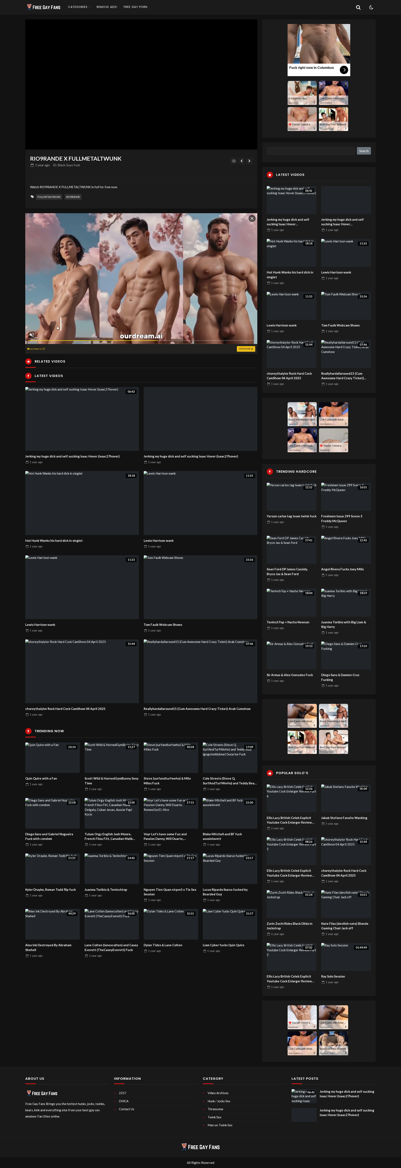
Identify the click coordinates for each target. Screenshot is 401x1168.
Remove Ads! (107, 7)
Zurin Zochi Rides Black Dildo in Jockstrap (289, 926)
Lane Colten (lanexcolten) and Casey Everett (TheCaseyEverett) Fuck (111, 947)
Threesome (215, 1109)
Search (364, 151)
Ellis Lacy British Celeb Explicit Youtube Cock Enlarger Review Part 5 (289, 873)
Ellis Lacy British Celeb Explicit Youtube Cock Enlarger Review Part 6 (289, 820)
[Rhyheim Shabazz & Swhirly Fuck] (249, 160)
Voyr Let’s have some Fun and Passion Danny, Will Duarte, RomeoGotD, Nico (165, 836)
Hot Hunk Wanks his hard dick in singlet (54, 540)
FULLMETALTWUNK (49, 196)
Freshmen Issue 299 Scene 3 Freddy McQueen (341, 518)
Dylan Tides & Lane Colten (163, 945)
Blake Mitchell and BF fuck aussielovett (222, 836)
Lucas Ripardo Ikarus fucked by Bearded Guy (225, 892)
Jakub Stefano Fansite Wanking (344, 818)
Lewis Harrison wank (159, 540)
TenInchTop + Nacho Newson (288, 622)
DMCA (123, 1101)
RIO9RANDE (73, 196)
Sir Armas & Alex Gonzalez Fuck (290, 675)
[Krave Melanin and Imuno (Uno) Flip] (241, 160)
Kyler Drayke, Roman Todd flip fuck (50, 889)
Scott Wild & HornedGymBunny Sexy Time (111, 780)
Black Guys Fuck (69, 165)
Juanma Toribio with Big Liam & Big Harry (343, 624)
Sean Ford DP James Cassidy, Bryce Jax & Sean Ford (287, 571)
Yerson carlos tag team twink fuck (291, 516)
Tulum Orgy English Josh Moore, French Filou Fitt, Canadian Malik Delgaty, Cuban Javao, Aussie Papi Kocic (109, 836)
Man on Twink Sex (220, 1125)
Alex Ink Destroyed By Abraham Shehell (48, 947)
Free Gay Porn (135, 7)
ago (42, 165)
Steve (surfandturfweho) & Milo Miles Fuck (167, 780)
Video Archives (218, 1093)
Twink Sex (214, 1117)
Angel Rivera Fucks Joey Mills (342, 569)
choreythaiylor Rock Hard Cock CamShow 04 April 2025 (65, 709)
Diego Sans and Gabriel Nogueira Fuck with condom (49, 836)
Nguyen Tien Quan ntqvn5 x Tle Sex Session (170, 892)
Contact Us (126, 1109)
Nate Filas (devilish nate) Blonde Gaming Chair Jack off (344, 926)
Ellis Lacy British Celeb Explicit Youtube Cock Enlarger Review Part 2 (289, 978)
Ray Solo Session (333, 976)
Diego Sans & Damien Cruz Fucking (340, 677)
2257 (122, 1093)
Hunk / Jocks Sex (219, 1101)
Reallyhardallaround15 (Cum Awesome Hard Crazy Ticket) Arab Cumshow (197, 709)
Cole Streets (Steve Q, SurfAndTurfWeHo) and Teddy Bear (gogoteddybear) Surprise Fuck (229, 780)
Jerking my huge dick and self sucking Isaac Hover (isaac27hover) (72, 456)
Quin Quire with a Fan (41, 778)
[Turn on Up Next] (233, 160)
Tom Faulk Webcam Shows (163, 624)
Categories (78, 7)
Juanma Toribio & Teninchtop (106, 889)
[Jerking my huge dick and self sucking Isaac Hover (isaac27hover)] (200, 419)
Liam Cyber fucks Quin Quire (223, 945)
